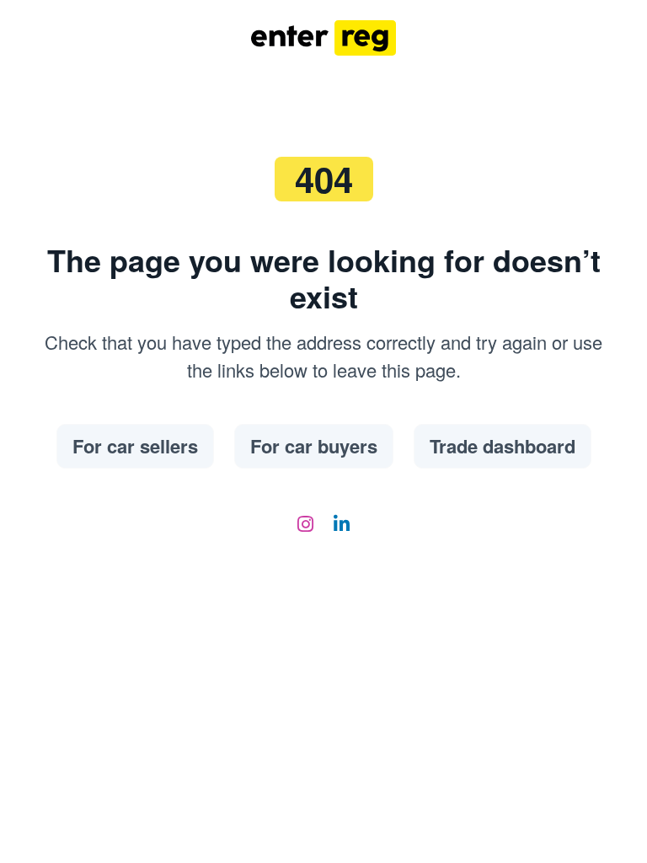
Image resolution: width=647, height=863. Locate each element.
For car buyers (313, 445)
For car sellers (135, 445)
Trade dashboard (502, 445)
